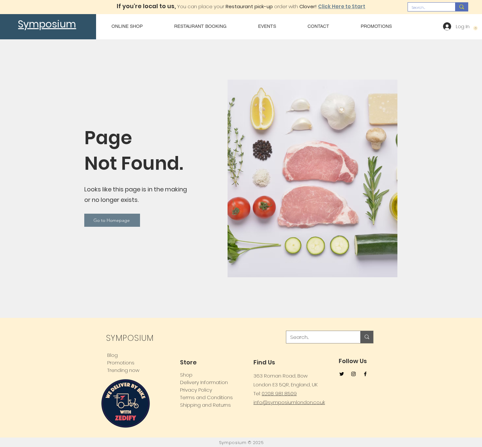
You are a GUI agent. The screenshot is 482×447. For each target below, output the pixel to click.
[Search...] (461, 7)
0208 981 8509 (279, 393)
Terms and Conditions (206, 397)
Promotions (120, 362)
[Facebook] (365, 374)
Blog (112, 355)
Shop (186, 374)
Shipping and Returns (205, 404)
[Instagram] (353, 374)
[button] (475, 28)
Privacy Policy (196, 389)
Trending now (123, 370)
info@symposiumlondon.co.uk (289, 402)
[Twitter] (342, 374)
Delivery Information (204, 382)
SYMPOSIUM (130, 338)
